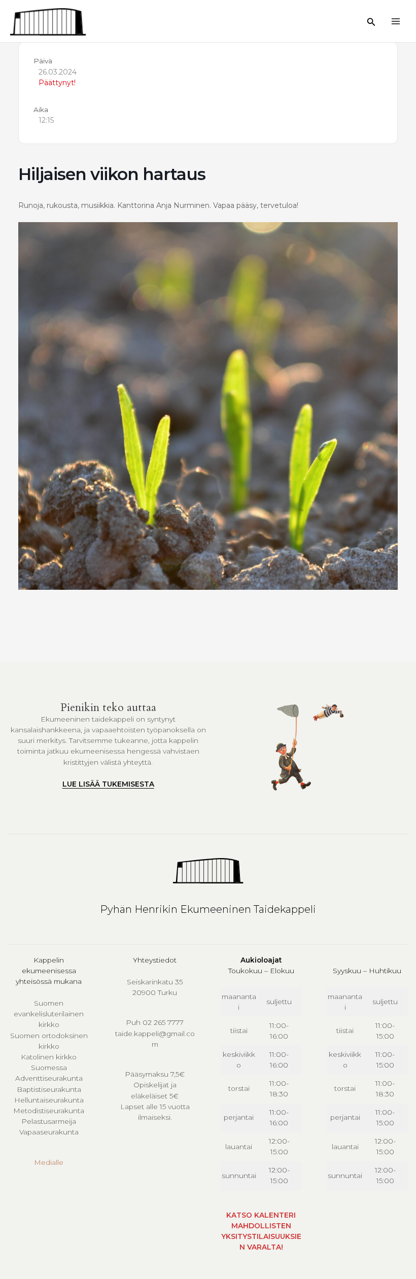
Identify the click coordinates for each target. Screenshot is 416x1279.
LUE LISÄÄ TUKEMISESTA (108, 784)
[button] (371, 22)
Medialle (48, 1162)
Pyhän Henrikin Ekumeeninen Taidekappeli (208, 909)
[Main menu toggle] (396, 21)
